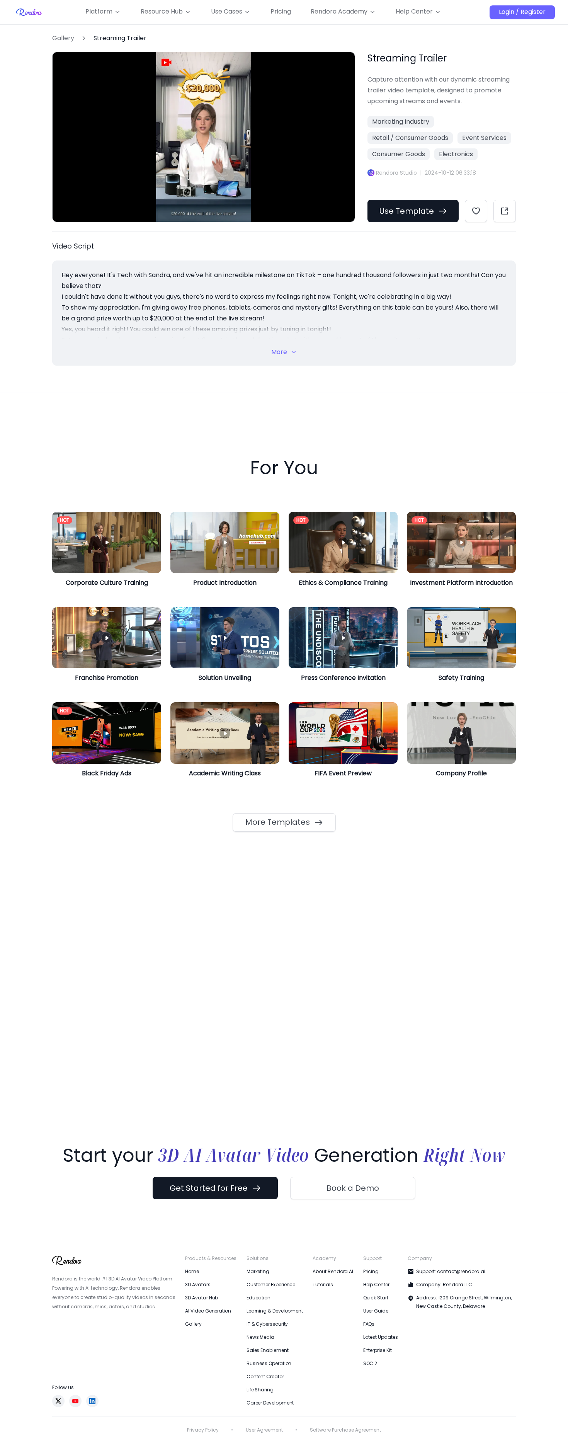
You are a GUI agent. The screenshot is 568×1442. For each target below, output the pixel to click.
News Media (260, 1381)
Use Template (406, 211)
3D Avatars (197, 1328)
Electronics (456, 154)
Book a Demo (353, 1232)
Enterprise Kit (377, 1394)
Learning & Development (275, 1355)
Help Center (376, 1328)
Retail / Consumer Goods (410, 137)
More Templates (277, 866)
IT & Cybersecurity (267, 1368)
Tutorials (323, 1328)
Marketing (258, 1315)
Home (192, 1315)
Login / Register (522, 11)
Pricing (371, 1315)
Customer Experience (271, 1328)
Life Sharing (260, 1433)
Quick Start (375, 1341)
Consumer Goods (398, 154)
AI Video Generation (208, 1355)
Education (258, 1341)
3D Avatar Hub (201, 1341)
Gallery (63, 38)
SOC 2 (370, 1407)
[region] (203, 249)
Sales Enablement (268, 1394)
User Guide (375, 1355)
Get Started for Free (209, 1232)
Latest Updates (380, 1381)
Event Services (484, 137)
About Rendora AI (333, 1315)
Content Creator (265, 1420)
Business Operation (269, 1407)
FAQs (369, 1368)
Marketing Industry (400, 121)
